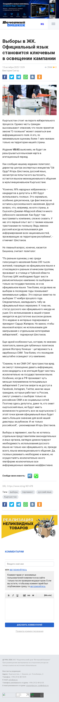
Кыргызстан (10, 497)
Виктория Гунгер (10, 70)
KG (42, 24)
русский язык (44, 492)
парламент (27, 492)
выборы (14, 492)
